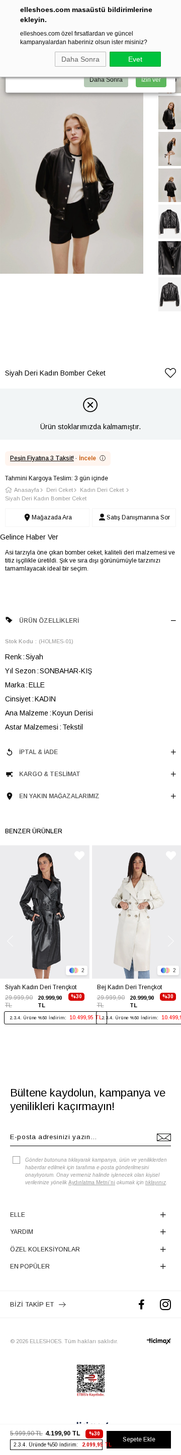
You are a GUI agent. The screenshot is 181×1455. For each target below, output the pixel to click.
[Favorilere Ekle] (170, 375)
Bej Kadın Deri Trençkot (129, 987)
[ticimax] (159, 1341)
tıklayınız (155, 1182)
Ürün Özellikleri (49, 620)
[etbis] (91, 1381)
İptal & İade (38, 752)
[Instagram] (165, 1304)
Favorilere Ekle (79, 855)
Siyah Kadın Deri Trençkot (40, 987)
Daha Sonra (80, 59)
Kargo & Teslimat (49, 774)
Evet (135, 59)
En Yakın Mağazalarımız (59, 796)
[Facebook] (141, 1304)
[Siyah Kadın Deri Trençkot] (44, 912)
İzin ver (151, 79)
